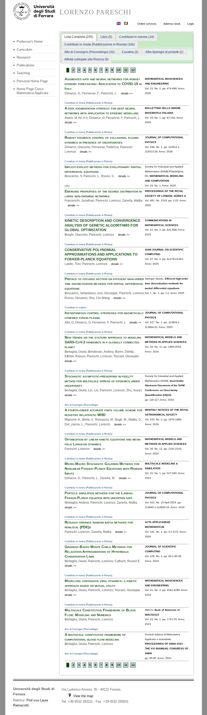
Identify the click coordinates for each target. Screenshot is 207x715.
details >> (127, 93)
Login (190, 23)
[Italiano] (126, 23)
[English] (118, 23)
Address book (171, 23)
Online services (147, 23)
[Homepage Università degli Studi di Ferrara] (36, 12)
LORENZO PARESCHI (95, 12)
